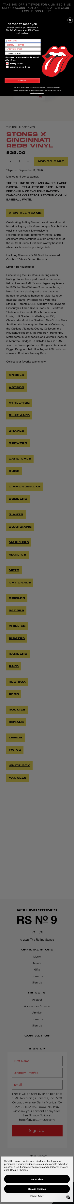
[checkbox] (23, 63)
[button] (70, 20)
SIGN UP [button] (22, 80)
